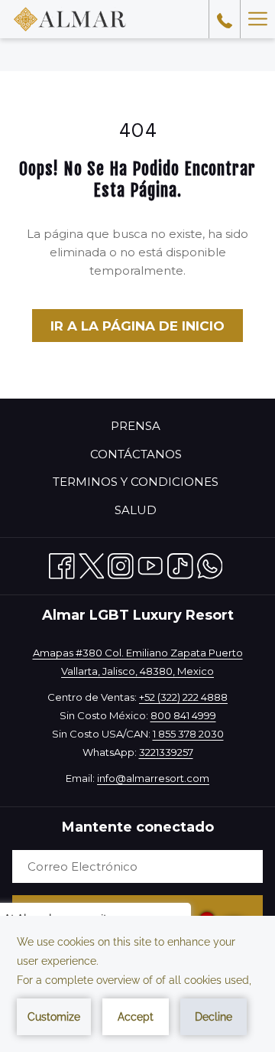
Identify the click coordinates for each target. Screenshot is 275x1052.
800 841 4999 (183, 715)
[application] (137, 984)
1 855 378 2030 (188, 734)
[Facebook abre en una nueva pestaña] (62, 563)
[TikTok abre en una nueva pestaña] (180, 563)
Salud (136, 510)
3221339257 (166, 752)
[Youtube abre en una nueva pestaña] (150, 563)
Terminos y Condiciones (135, 481)
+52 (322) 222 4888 (183, 697)
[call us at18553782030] (224, 19)
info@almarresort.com (153, 778)
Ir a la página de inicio (137, 326)
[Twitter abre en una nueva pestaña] (92, 563)
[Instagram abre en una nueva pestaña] (121, 563)
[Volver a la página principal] (69, 19)
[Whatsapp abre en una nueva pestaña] (210, 563)
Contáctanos (136, 454)
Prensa (135, 426)
